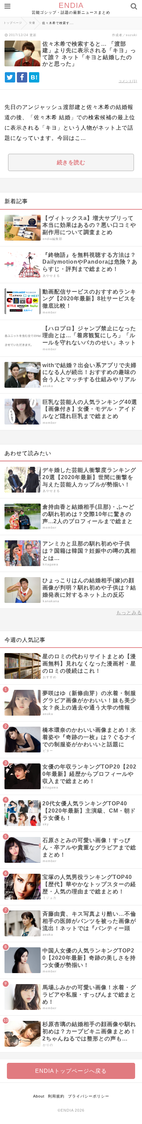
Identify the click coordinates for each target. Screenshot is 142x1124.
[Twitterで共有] (10, 77)
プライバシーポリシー (88, 1096)
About (38, 1096)
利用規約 (56, 1096)
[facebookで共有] (22, 77)
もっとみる (129, 612)
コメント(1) (128, 81)
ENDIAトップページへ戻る (71, 1071)
